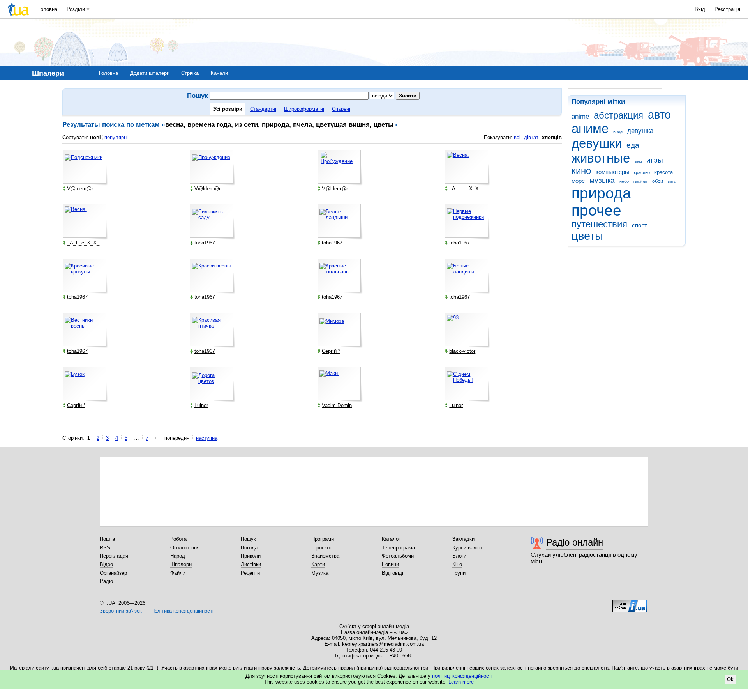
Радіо (106, 581)
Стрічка (190, 73)
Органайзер (113, 573)
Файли (177, 573)
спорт (639, 225)
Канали (219, 73)
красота (663, 172)
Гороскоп (321, 548)
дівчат (531, 137)
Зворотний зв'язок (121, 611)
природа (601, 193)
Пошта (107, 539)
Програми (322, 539)
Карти (318, 564)
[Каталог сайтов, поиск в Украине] (629, 603)
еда (632, 145)
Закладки (463, 539)
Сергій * (331, 351)
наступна (206, 438)
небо (624, 181)
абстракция (618, 115)
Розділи (76, 9)
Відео (106, 564)
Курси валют (467, 548)
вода (618, 131)
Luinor (201, 405)
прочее (596, 210)
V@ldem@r (80, 188)
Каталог (391, 539)
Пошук (248, 539)
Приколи (251, 556)
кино (581, 171)
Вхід (700, 9)
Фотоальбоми (398, 556)
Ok (730, 679)
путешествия (599, 224)
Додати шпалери (149, 73)
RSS (105, 548)
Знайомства (325, 556)
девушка (640, 131)
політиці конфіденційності (462, 676)
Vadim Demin (337, 405)
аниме (590, 128)
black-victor (462, 351)
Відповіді (392, 573)
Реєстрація (727, 9)
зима (638, 161)
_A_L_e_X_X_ (465, 188)
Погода (249, 548)
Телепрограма (398, 548)
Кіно (457, 564)
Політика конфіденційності (182, 611)
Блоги (459, 556)
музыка (602, 180)
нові (95, 137)
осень (672, 182)
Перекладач (114, 556)
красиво (642, 172)
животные (601, 158)
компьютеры (612, 171)
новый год (640, 182)
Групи (459, 573)
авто (659, 114)
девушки (597, 143)
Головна (47, 9)
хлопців (552, 137)
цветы (587, 236)
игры (654, 160)
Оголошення (184, 548)
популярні (116, 137)
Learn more (461, 682)
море (578, 180)
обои (657, 181)
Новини (390, 564)
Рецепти (250, 573)
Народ (177, 556)
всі (517, 137)
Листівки (251, 564)
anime (580, 116)
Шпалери (181, 564)
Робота (178, 539)
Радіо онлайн (574, 542)
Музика (319, 573)
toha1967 (204, 243)
